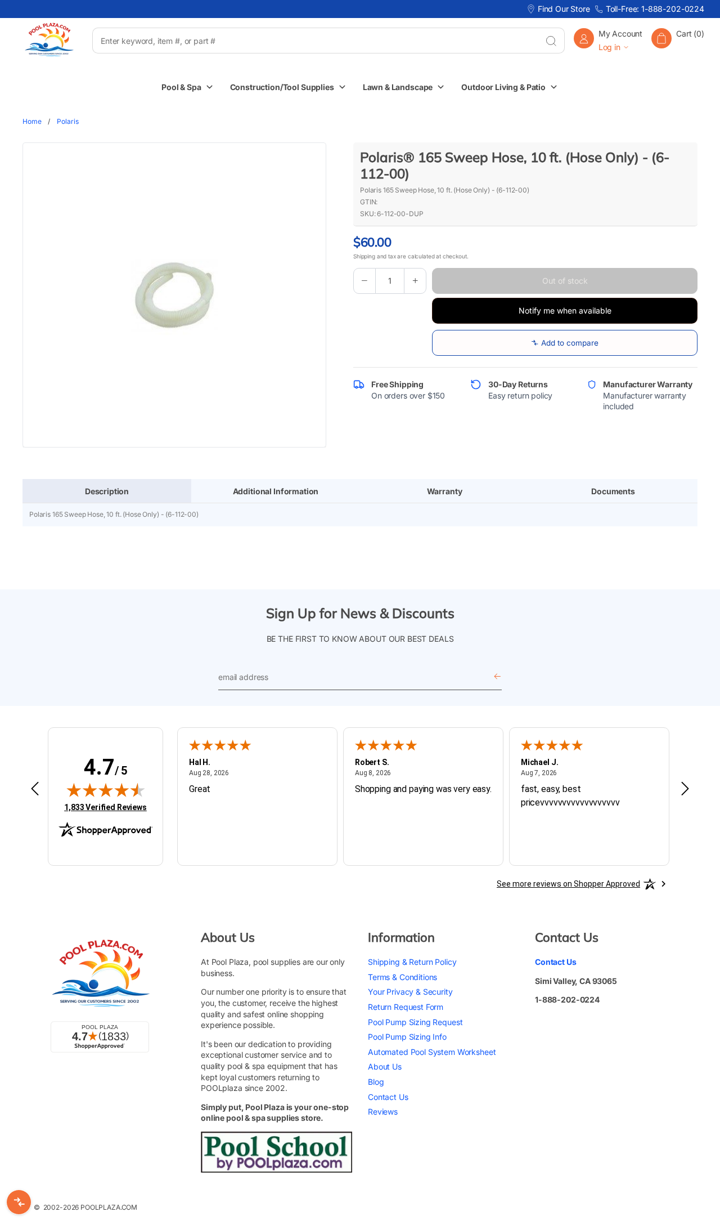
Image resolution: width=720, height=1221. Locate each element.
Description (107, 491)
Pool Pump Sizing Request (415, 1022)
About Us (385, 1066)
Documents (613, 491)
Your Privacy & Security (410, 991)
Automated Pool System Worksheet (432, 1052)
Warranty (444, 491)
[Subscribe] (497, 677)
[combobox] (315, 40)
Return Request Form (405, 1007)
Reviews (383, 1111)
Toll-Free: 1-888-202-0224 (655, 9)
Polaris (67, 121)
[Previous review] (34, 789)
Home (31, 121)
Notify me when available (565, 310)
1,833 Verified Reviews (105, 807)
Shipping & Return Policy (412, 962)
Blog (376, 1081)
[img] (105, 789)
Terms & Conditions (402, 977)
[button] (677, 40)
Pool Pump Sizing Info (407, 1036)
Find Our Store (564, 9)
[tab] (106, 491)
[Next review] (685, 789)
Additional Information (276, 491)
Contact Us (388, 1097)
